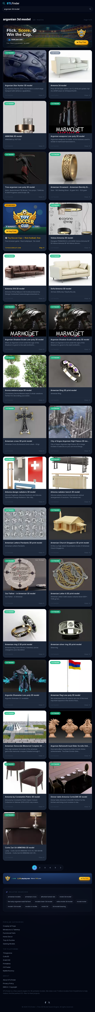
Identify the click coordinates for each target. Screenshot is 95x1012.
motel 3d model (65, 897)
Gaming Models (9, 944)
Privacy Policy (8, 983)
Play (40, 248)
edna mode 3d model (64, 901)
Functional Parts (9, 933)
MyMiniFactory (8, 971)
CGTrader (7, 967)
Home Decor (8, 937)
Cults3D (6, 956)
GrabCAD (6, 960)
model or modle (31, 906)
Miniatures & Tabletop (11, 930)
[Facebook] (45, 1002)
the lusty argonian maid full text (19, 901)
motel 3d (45, 906)
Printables (7, 964)
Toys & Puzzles (9, 940)
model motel (81, 901)
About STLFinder (9, 980)
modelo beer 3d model (43, 901)
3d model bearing (59, 906)
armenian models (14, 897)
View (40, 95)
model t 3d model (14, 906)
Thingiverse (7, 953)
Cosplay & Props (9, 926)
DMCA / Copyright (10, 987)
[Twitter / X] (49, 1002)
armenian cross (30, 897)
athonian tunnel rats (48, 897)
